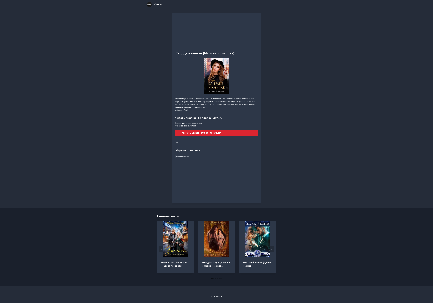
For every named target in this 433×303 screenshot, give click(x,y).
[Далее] (272, 249)
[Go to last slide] (161, 249)
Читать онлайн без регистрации (201, 132)
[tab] (212, 278)
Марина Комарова (182, 156)
